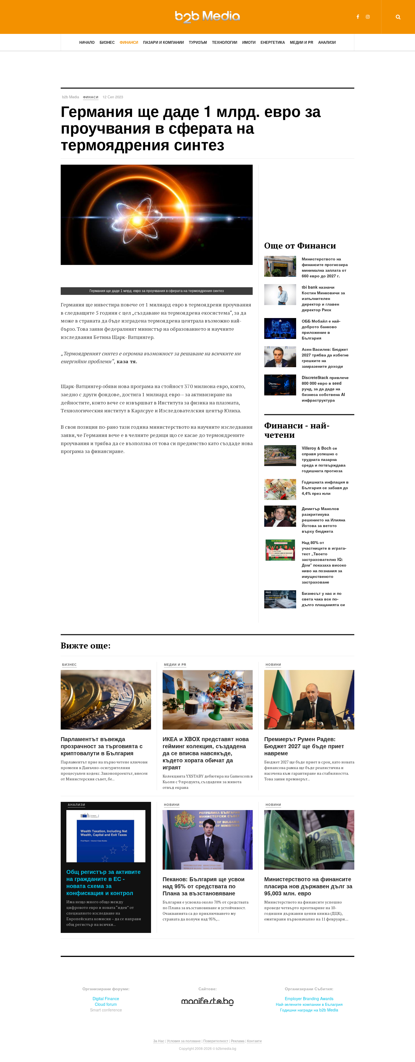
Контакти (254, 1040)
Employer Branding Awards (309, 998)
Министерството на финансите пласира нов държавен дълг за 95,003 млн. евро (308, 886)
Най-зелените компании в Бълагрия (309, 1004)
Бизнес (107, 42)
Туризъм (198, 42)
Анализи (327, 42)
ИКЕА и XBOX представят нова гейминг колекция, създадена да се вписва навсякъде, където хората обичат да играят (206, 753)
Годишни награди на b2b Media (309, 1010)
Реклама (237, 1040)
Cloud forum (106, 1004)
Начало (87, 42)
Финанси (129, 42)
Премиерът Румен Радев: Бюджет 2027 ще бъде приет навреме (304, 746)
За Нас (158, 1040)
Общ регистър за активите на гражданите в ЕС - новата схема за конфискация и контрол (103, 882)
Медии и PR (301, 42)
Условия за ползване (184, 1040)
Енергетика (273, 42)
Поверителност (215, 1040)
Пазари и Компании (163, 42)
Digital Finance (106, 998)
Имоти (248, 42)
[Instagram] (368, 16)
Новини (273, 664)
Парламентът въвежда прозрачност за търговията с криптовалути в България (102, 746)
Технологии (224, 42)
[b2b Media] (207, 16)
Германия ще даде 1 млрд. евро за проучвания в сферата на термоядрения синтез (191, 127)
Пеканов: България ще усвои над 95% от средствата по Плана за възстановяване (203, 886)
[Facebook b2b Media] (358, 16)
